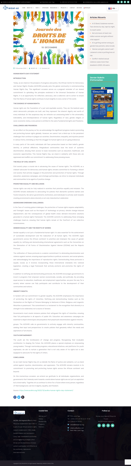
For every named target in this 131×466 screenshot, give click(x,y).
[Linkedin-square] (125, 2)
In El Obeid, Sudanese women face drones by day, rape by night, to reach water (102, 27)
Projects (63, 8)
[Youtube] (128, 2)
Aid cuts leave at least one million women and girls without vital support (101, 36)
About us (29, 8)
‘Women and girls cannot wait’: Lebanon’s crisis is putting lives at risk (102, 52)
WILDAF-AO (34, 68)
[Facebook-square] (118, 2)
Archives (79, 8)
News (37, 8)
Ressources (53, 8)
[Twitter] (121, 2)
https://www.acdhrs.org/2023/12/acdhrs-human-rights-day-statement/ (46, 390)
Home (23, 8)
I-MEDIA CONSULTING (48, 463)
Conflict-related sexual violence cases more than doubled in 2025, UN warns (100, 62)
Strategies (45, 8)
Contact (72, 8)
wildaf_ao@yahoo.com (77, 428)
